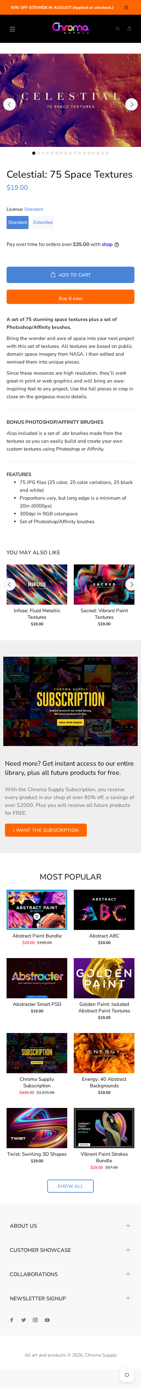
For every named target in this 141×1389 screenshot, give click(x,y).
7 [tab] (61, 153)
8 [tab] (66, 153)
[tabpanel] (70, 100)
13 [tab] (89, 153)
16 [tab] (102, 153)
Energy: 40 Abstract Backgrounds (104, 1082)
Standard (17, 222)
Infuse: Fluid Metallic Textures (37, 613)
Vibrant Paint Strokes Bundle (104, 1157)
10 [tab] (75, 153)
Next (131, 104)
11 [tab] (79, 153)
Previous (9, 104)
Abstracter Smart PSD (37, 1004)
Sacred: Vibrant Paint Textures (104, 613)
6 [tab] (56, 153)
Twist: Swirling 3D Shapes (37, 1154)
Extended (42, 222)
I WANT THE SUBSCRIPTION (46, 830)
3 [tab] (43, 153)
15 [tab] (98, 153)
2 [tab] (38, 153)
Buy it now (71, 298)
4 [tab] (47, 153)
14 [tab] (93, 153)
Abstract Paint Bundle (37, 936)
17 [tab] (107, 153)
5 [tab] (52, 153)
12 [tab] (84, 153)
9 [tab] (70, 153)
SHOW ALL (70, 1186)
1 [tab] (33, 153)
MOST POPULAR (70, 877)
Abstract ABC (104, 936)
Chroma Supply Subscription (37, 1082)
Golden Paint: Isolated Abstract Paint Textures (104, 1007)
